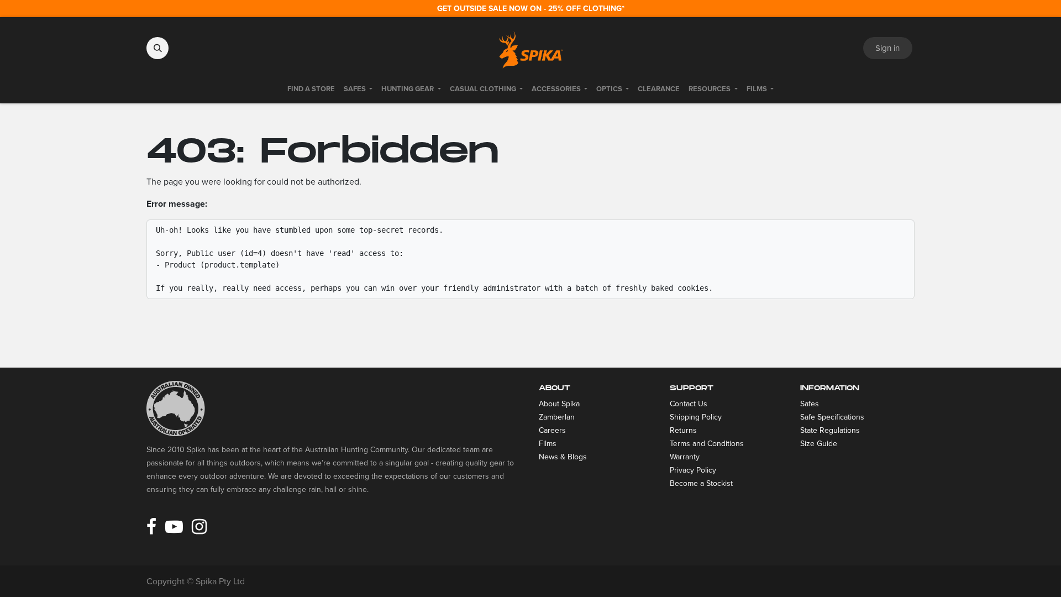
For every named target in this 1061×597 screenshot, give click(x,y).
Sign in (887, 48)
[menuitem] (311, 89)
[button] (157, 48)
